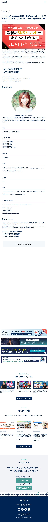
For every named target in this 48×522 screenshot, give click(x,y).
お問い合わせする (24, 488)
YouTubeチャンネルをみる (24, 398)
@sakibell (30, 115)
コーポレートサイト (21, 512)
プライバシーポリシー (24, 515)
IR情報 (19, 514)
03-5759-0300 (24, 480)
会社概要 (28, 512)
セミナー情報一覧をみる (24, 446)
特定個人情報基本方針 (26, 514)
